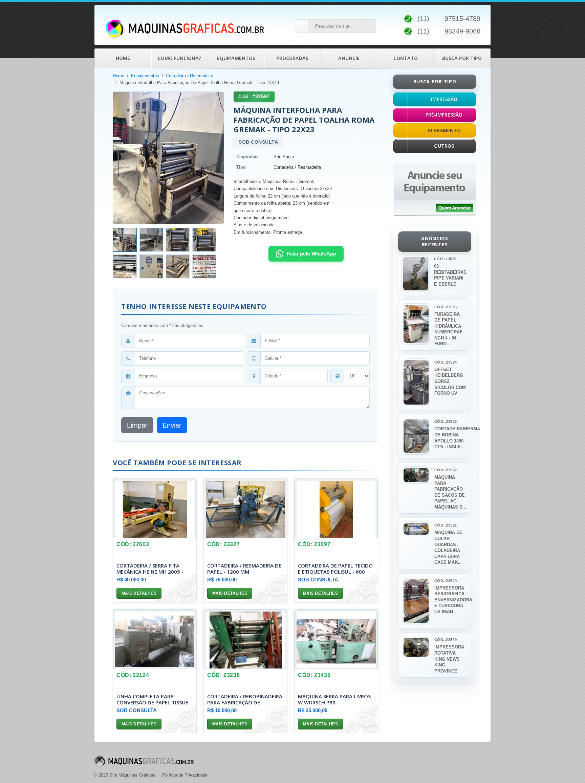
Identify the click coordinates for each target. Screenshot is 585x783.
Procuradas (292, 58)
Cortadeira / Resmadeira (189, 75)
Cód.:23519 (445, 640)
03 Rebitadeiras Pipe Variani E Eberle (450, 275)
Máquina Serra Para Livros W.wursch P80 (334, 699)
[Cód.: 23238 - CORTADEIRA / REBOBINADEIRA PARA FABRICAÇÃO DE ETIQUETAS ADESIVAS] (245, 639)
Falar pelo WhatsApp (311, 253)
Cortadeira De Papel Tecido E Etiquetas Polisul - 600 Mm (335, 571)
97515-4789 (462, 18)
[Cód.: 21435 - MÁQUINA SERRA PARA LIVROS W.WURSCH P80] (336, 639)
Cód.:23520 (445, 581)
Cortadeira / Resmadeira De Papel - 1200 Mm (244, 568)
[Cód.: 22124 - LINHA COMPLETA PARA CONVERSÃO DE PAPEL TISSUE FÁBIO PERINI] (154, 639)
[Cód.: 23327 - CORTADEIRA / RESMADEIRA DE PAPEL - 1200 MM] (245, 508)
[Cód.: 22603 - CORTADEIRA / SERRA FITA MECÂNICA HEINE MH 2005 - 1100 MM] (154, 508)
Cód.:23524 (445, 362)
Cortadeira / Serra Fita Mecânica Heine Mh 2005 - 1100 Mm (149, 571)
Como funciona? (179, 58)
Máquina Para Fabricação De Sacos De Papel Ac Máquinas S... (450, 492)
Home (123, 58)
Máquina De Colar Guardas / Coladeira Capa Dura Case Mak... (448, 547)
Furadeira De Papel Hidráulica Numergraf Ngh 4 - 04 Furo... (448, 329)
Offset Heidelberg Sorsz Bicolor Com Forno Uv (450, 381)
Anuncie (349, 58)
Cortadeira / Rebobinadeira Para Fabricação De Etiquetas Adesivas (244, 702)
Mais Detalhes (139, 593)
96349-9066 (462, 31)
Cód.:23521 (445, 525)
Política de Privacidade (185, 775)
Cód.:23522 (445, 470)
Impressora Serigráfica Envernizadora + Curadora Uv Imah (450, 599)
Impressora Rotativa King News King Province (449, 658)
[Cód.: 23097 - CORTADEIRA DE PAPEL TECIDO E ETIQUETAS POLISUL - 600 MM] (336, 508)
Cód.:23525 (445, 307)
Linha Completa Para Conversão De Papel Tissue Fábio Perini (152, 702)
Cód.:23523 (445, 421)
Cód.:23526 (445, 259)
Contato (405, 58)
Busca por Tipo (462, 58)
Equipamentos (236, 58)
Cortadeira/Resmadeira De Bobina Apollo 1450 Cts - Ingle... (450, 437)
